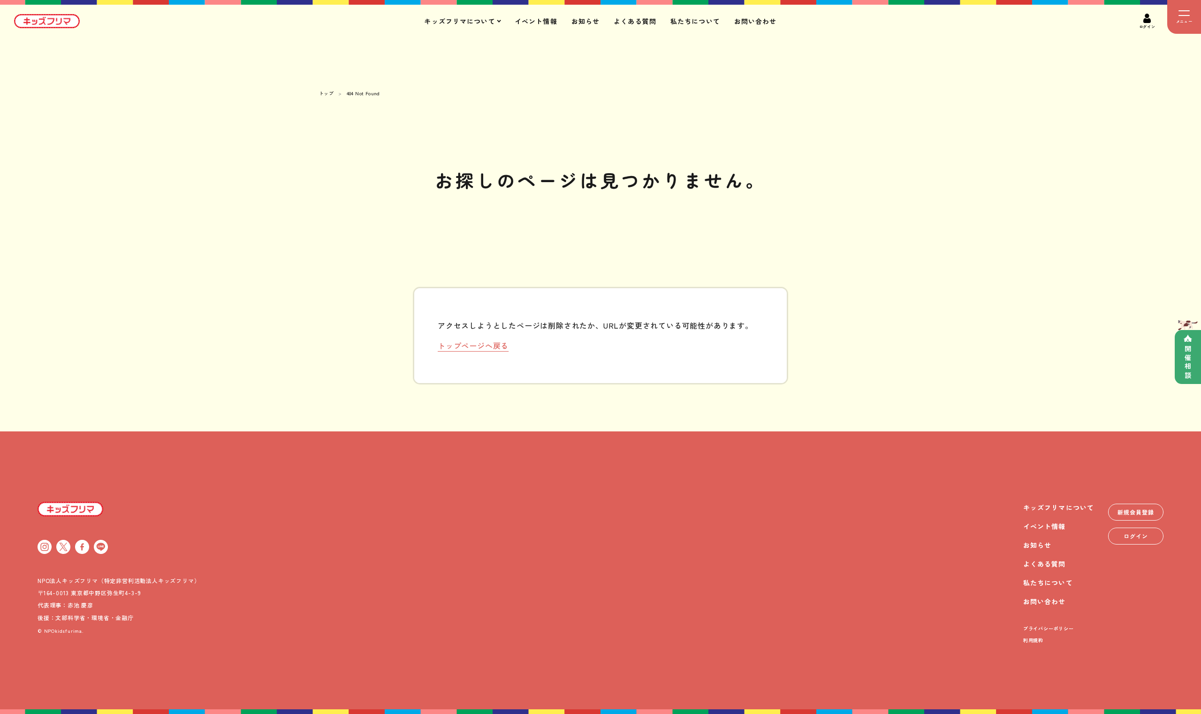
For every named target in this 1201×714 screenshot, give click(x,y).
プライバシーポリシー (1048, 628)
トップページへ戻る (473, 345)
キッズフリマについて (1058, 507)
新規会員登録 (1135, 512)
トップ (326, 93)
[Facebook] (82, 547)
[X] (63, 547)
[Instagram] (45, 547)
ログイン (1136, 536)
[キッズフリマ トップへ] (70, 509)
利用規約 (1033, 640)
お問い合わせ (755, 21)
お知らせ (585, 21)
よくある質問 (635, 21)
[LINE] (101, 547)
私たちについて (695, 21)
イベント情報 (536, 21)
